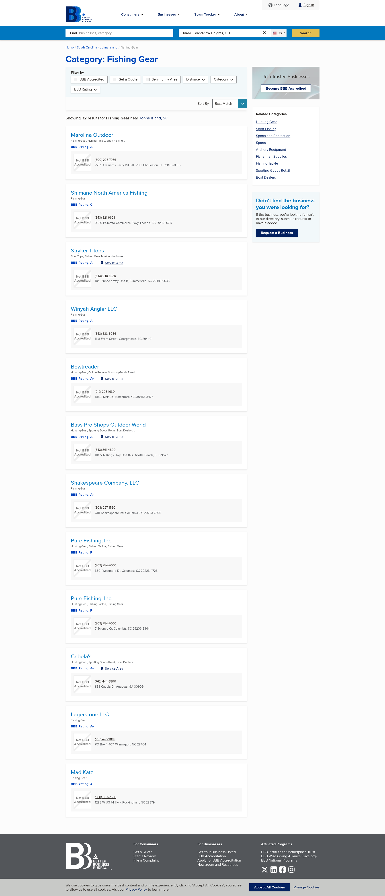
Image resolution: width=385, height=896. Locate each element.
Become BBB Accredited (286, 88)
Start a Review (144, 856)
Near (187, 33)
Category (221, 79)
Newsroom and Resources (217, 864)
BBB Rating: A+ (82, 436)
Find (73, 33)
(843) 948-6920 (105, 276)
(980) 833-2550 (105, 797)
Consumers (130, 14)
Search (305, 33)
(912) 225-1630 (105, 392)
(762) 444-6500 (105, 681)
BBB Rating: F (81, 610)
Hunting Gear (266, 121)
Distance (193, 79)
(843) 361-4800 (105, 450)
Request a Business (277, 232)
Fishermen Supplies (271, 156)
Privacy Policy (136, 889)
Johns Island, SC (153, 118)
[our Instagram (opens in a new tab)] (291, 871)
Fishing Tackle (267, 163)
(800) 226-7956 (105, 160)
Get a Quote (128, 79)
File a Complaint (146, 860)
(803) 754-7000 (105, 565)
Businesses (167, 14)
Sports (261, 142)
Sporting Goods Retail (273, 170)
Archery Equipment (271, 149)
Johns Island (108, 47)
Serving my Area (164, 79)
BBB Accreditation (211, 856)
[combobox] (126, 33)
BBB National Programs (279, 860)
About (239, 14)
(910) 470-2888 (105, 739)
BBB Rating (83, 89)
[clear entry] (266, 33)
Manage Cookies (306, 887)
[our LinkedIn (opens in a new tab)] (273, 871)
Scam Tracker (205, 14)
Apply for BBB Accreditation (219, 860)
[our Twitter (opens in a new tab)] (264, 871)
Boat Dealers (266, 177)
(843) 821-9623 (105, 217)
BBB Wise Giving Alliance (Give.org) (289, 856)
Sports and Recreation (273, 135)
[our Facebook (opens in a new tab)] (282, 871)
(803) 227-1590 (105, 507)
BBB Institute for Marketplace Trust (288, 851)
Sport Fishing (266, 128)
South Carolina (87, 47)
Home (70, 47)
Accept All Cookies (269, 887)
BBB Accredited (92, 79)
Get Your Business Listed (216, 851)
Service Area (114, 262)
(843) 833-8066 (105, 334)
